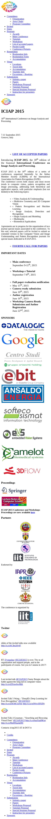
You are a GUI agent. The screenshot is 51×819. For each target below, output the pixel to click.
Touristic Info (18, 72)
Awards (15, 34)
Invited (10, 26)
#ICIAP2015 (21, 660)
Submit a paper (19, 79)
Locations (16, 64)
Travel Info (17, 67)
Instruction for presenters (23, 92)
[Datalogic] (23, 327)
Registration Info (19, 54)
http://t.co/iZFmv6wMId (12, 684)
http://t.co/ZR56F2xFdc (11, 703)
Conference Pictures (21, 49)
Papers (15, 82)
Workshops (17, 41)
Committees (12, 16)
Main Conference (20, 36)
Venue (9, 62)
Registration (12, 51)
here (33, 512)
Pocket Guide (18, 46)
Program (10, 31)
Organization (18, 19)
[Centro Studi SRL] (23, 358)
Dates (9, 29)
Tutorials (16, 39)
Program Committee (21, 24)
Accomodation (19, 59)
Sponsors (11, 94)
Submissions (12, 77)
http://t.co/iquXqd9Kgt (35, 720)
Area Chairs (17, 21)
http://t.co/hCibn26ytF (11, 645)
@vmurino (9, 660)
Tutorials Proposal (20, 87)
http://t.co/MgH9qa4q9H (12, 723)
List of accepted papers (22, 44)
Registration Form (20, 56)
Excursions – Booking (22, 74)
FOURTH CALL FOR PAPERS (29, 246)
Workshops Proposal (21, 84)
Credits (10, 735)
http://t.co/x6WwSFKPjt (33, 703)
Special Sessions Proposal (24, 89)
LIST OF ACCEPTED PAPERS (29, 154)
